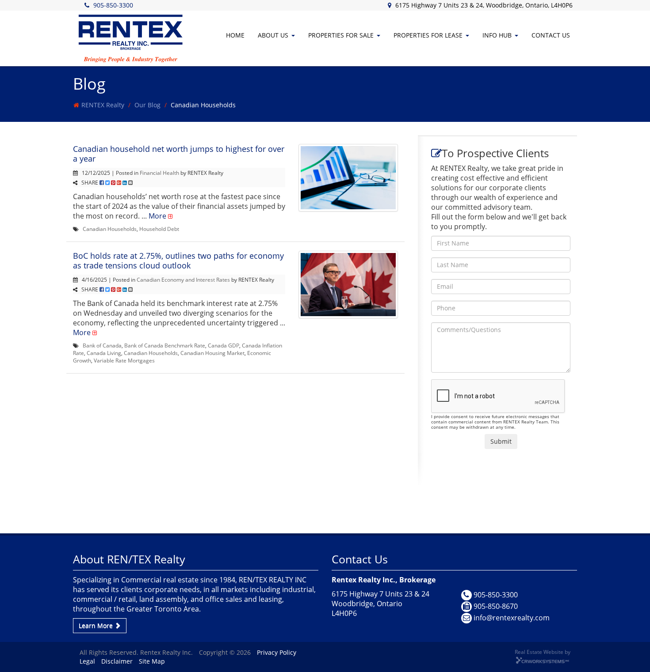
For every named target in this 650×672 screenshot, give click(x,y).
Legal (87, 661)
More (157, 216)
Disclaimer (117, 661)
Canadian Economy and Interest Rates (183, 279)
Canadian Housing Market (212, 352)
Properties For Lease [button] (428, 35)
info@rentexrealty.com (512, 618)
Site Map (152, 661)
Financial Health (159, 172)
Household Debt (159, 228)
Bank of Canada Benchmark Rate (164, 345)
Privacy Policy (276, 652)
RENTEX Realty (102, 105)
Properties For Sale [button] (341, 35)
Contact (550, 35)
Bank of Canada (102, 345)
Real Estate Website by (542, 651)
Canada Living (104, 352)
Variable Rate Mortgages (124, 360)
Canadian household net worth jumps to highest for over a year (178, 153)
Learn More (97, 625)
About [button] (273, 35)
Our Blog (147, 105)
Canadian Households (110, 228)
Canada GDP (223, 345)
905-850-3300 (113, 5)
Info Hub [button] (497, 35)
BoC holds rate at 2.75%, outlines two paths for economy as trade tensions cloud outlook (178, 260)
